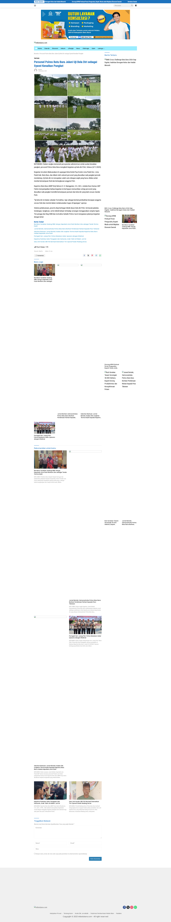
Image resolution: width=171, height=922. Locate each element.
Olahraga (86, 48)
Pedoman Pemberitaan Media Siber (102, 913)
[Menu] (35, 5)
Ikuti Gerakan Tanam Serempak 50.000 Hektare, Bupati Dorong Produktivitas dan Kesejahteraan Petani (112, 522)
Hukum (63, 48)
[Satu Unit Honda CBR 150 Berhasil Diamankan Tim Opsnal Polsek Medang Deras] (85, 790)
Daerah (47, 48)
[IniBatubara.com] (40, 43)
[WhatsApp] (135, 907)
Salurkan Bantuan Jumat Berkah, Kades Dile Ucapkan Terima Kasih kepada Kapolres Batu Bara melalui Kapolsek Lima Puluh (65, 232)
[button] (132, 5)
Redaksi (40, 69)
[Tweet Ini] (88, 255)
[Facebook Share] (84, 255)
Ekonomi (55, 48)
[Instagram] (131, 907)
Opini (93, 48)
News (78, 48)
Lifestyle (71, 48)
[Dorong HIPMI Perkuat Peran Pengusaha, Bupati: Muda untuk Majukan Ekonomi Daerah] (112, 289)
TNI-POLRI (36, 58)
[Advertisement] (59, 886)
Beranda (36, 53)
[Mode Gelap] (136, 5)
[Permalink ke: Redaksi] (35, 70)
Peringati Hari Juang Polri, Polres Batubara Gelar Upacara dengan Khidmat (59, 236)
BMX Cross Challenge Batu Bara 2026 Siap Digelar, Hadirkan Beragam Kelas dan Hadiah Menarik (120, 210)
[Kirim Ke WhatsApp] (100, 255)
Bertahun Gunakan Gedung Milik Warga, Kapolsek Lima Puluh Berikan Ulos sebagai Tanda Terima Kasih (124, 1)
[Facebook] (124, 907)
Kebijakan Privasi (55, 913)
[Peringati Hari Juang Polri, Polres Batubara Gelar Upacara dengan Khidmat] (44, 428)
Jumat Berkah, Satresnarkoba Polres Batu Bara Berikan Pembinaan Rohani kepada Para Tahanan (66, 229)
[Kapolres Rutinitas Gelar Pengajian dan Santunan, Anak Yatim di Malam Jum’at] (50, 790)
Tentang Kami (68, 913)
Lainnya (100, 48)
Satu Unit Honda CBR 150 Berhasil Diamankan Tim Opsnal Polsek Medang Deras (60, 242)
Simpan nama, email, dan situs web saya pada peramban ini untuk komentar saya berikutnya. (61, 854)
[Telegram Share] (96, 255)
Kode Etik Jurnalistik (81, 913)
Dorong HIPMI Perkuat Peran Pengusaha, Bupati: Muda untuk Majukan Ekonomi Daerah (64, 1)
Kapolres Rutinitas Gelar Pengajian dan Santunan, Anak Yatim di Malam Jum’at (60, 239)
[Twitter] (128, 907)
